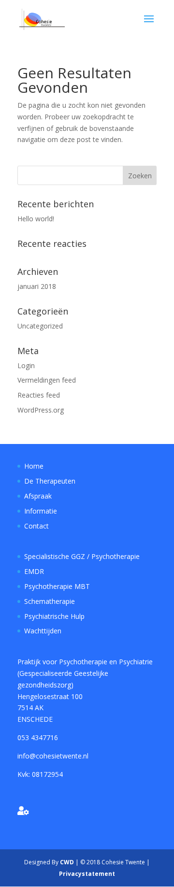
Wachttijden (42, 630)
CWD (67, 862)
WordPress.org (40, 410)
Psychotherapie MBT (57, 586)
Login (26, 365)
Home (34, 466)
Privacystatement (87, 874)
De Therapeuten (49, 481)
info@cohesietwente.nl (52, 755)
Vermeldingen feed (46, 380)
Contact (36, 525)
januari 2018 (36, 286)
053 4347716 (37, 737)
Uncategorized (40, 325)
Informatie (40, 510)
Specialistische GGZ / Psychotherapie (82, 556)
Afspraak (38, 496)
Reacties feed (38, 395)
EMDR (34, 571)
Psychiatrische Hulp (54, 616)
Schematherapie (49, 601)
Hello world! (35, 218)
